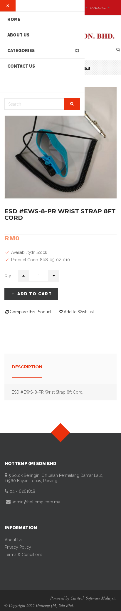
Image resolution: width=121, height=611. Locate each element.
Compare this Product (30, 311)
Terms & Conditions (23, 554)
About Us (13, 539)
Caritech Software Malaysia (93, 598)
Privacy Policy (18, 547)
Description (27, 366)
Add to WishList (79, 311)
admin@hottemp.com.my (35, 502)
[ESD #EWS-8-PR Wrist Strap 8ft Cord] (60, 142)
